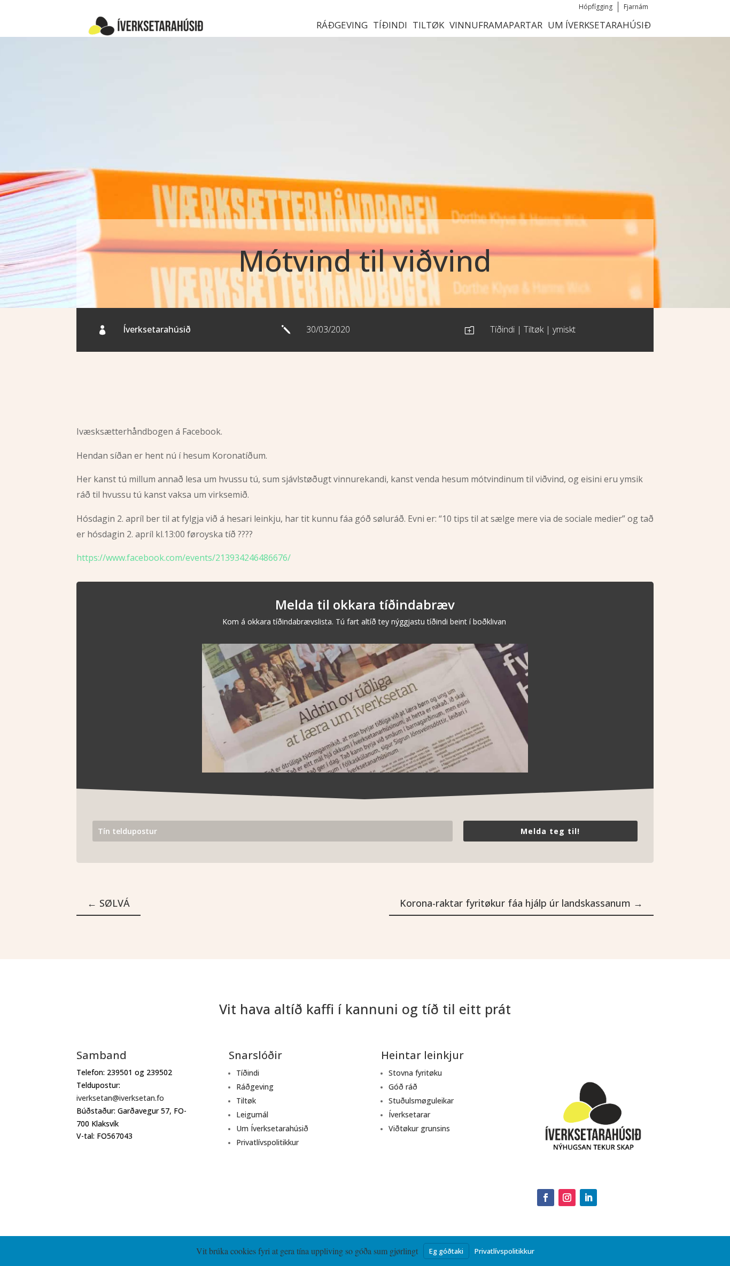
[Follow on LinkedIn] (588, 1197)
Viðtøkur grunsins (419, 1128)
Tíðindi (390, 25)
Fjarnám (636, 6)
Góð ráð (403, 1087)
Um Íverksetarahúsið (599, 25)
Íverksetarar (409, 1114)
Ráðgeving (342, 25)
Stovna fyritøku (415, 1073)
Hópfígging (595, 6)
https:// (91, 557)
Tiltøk (428, 25)
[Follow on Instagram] (567, 1197)
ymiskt (564, 329)
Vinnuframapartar (495, 25)
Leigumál (252, 1114)
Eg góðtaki (446, 1251)
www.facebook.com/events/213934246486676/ (198, 557)
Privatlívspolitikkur (267, 1142)
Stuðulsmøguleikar (421, 1100)
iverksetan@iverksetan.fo (120, 1098)
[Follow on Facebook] (545, 1197)
